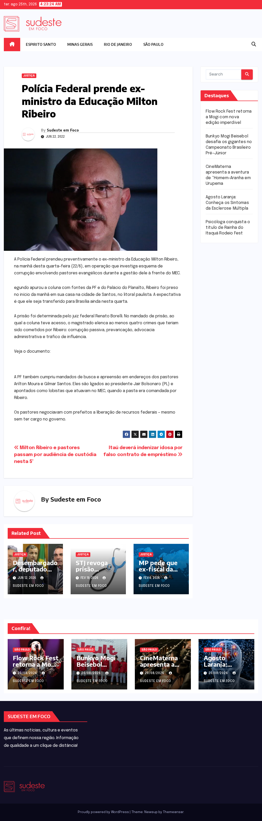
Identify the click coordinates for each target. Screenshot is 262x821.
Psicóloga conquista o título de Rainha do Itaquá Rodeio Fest (228, 227)
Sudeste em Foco (63, 130)
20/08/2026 (28, 673)
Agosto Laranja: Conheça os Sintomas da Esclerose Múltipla (227, 203)
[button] (254, 44)
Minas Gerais (80, 44)
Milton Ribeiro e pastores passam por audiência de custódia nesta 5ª (55, 455)
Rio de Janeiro (118, 44)
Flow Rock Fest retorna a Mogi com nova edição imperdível (229, 117)
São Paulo (153, 44)
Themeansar (173, 812)
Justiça (29, 75)
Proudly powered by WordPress (104, 812)
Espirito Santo (41, 44)
